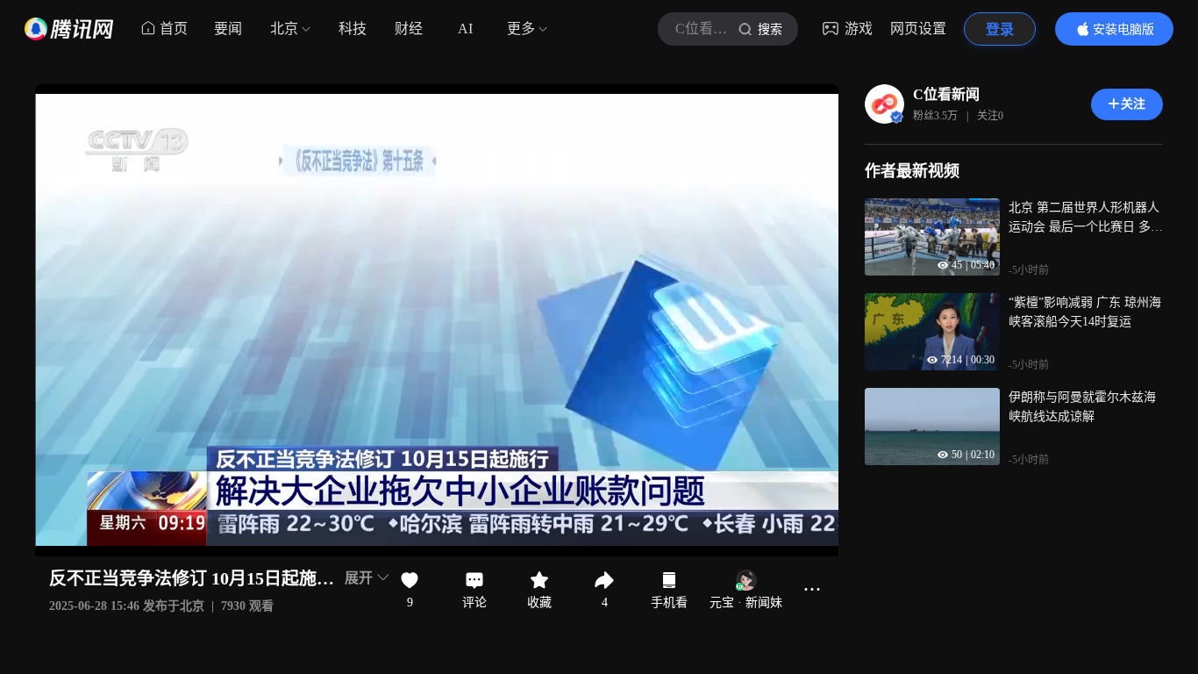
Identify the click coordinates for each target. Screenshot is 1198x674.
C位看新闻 (946, 94)
